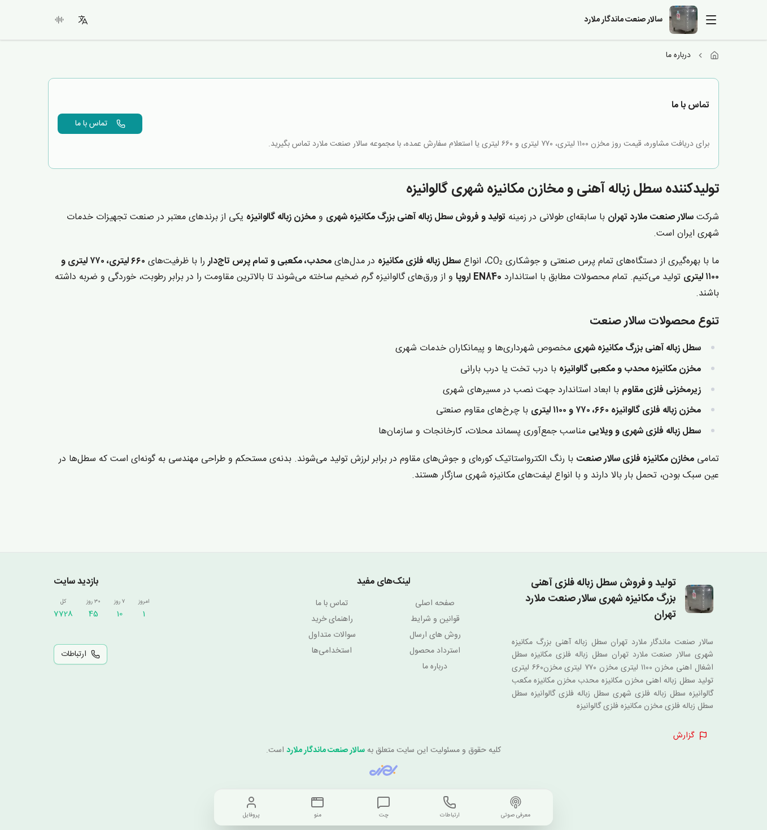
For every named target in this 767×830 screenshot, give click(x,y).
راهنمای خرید (332, 619)
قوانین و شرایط (435, 619)
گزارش (683, 735)
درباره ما (434, 666)
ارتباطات (73, 654)
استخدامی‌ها (332, 651)
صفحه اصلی (435, 603)
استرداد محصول (434, 651)
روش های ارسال (435, 635)
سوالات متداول (332, 635)
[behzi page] (383, 770)
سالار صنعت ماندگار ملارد (325, 750)
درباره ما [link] (678, 55)
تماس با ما (91, 124)
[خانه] (714, 55)
